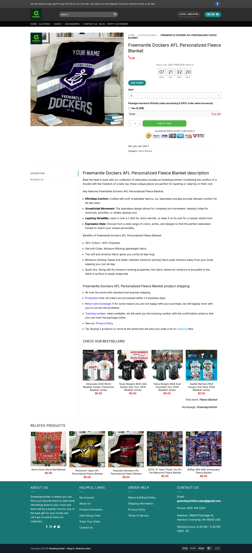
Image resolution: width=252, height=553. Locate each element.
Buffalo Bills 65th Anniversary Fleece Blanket (204, 471)
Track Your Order (89, 521)
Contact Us (90, 24)
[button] (189, 14)
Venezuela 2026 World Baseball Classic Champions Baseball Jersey (98, 386)
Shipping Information (140, 503)
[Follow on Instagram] (50, 527)
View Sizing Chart (90, 515)
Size (131, 89)
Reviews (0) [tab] (36, 179)
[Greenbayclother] (42, 14)
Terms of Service (138, 515)
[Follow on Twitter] (54, 527)
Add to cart (165, 123)
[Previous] (83, 373)
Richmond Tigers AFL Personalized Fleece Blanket (87, 472)
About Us (85, 503)
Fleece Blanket (147, 35)
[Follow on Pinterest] (58, 527)
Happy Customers (117, 24)
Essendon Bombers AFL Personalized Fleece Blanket (126, 472)
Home (33, 24)
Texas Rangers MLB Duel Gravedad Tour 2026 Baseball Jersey (167, 386)
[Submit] (115, 14)
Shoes (57, 24)
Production (91, 298)
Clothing (44, 24)
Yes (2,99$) (137, 108)
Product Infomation (91, 509)
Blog (102, 24)
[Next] (217, 373)
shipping (182, 328)
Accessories (72, 24)
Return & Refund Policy (142, 497)
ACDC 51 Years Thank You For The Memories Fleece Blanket (165, 471)
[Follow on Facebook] (217, 3)
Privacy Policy (136, 509)
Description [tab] (37, 173)
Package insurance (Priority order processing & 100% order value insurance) (170, 103)
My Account (86, 497)
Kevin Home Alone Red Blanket (48, 469)
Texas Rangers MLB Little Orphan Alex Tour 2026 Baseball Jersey (133, 386)
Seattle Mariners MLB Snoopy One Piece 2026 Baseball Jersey (201, 386)
